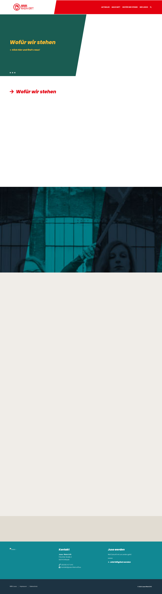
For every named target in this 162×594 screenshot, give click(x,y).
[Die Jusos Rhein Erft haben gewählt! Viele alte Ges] (30, 437)
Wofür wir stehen (130, 7)
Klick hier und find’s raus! (26, 50)
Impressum (23, 586)
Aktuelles (105, 7)
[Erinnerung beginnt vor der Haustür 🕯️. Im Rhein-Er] (137, 437)
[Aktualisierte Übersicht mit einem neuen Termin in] (30, 365)
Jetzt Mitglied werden (120, 562)
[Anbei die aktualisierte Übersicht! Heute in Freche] (137, 329)
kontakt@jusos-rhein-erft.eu (71, 567)
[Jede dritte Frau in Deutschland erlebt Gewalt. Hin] (65, 437)
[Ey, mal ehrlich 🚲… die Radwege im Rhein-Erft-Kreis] (101, 473)
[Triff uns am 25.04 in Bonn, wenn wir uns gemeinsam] (101, 329)
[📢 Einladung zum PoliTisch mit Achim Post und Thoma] (137, 401)
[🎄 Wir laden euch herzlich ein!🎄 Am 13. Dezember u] (101, 401)
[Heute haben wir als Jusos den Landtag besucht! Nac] (30, 401)
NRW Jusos (13, 586)
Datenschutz (34, 586)
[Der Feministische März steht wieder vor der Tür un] (65, 365)
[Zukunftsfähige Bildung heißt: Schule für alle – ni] (101, 437)
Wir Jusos (144, 7)
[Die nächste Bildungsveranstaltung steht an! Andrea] (65, 329)
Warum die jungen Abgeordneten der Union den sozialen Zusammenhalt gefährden (83, 225)
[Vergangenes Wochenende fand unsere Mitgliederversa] (137, 365)
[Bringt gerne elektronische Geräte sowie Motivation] (30, 329)
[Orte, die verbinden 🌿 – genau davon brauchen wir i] (30, 473)
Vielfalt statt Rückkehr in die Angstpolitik (31, 223)
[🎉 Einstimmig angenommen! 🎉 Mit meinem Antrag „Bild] (137, 473)
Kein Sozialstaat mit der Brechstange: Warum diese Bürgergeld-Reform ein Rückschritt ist (129, 226)
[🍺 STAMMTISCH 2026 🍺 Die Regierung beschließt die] (101, 365)
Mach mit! (116, 7)
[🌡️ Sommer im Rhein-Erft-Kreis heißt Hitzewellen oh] (65, 473)
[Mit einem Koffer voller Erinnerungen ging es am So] (65, 401)
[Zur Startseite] (23, 7)
